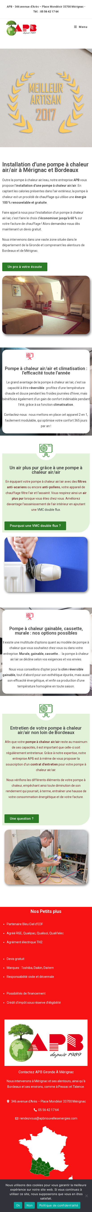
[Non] (86, 1195)
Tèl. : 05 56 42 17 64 (46, 11)
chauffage (46, 197)
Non (30, 1205)
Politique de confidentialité (58, 1205)
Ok (18, 1205)
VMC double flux (48, 509)
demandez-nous (62, 223)
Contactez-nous (15, 414)
